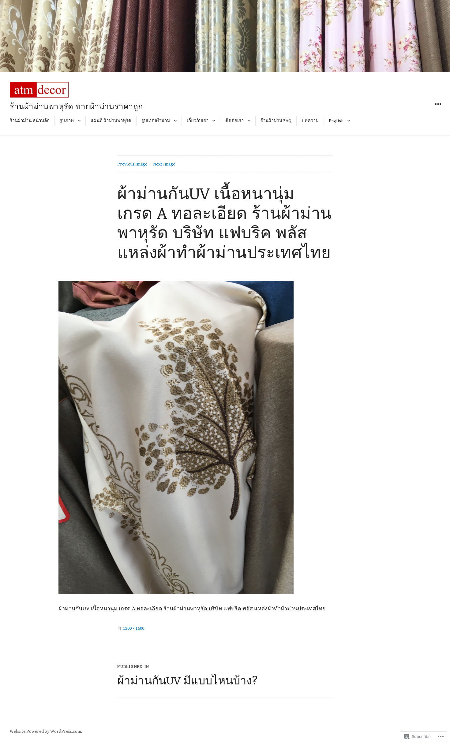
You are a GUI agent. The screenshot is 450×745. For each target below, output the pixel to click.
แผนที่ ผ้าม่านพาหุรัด (111, 120)
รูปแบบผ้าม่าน (155, 120)
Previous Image (132, 164)
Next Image (164, 164)
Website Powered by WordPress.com (45, 731)
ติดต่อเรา (234, 120)
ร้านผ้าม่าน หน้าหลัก (30, 120)
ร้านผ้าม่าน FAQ (276, 120)
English (336, 120)
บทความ (310, 120)
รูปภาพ (67, 120)
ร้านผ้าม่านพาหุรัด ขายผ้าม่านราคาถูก (76, 106)
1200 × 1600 (133, 628)
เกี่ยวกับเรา (197, 120)
